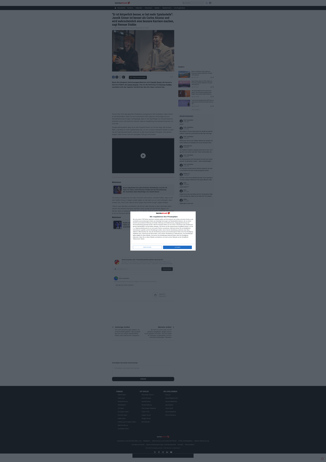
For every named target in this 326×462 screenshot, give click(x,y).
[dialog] (163, 231)
